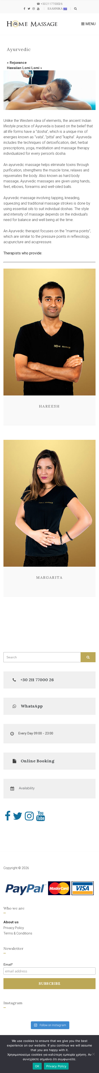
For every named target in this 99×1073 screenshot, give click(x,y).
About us (11, 922)
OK (37, 1066)
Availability (27, 788)
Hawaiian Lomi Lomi (23, 68)
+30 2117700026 (51, 3)
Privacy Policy (56, 1066)
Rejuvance (18, 63)
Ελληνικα (55, 8)
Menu (90, 24)
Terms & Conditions (17, 933)
